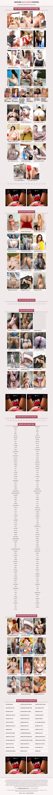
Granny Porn (9, 729)
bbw (15, 433)
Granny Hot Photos (10, 715)
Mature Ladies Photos (40, 704)
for (37, 472)
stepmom (15, 584)
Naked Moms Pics (10, 743)
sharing (37, 574)
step (37, 582)
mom (37, 530)
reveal (15, 570)
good (15, 489)
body (15, 439)
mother (37, 534)
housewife (15, 505)
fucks (15, 478)
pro (37, 561)
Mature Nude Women (10, 751)
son (16, 582)
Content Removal (30, 793)
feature (37, 468)
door (37, 460)
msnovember (15, 538)
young (37, 607)
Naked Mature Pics (24, 743)
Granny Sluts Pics (24, 729)
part (15, 553)
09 (29, 183)
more (15, 534)
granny (15, 495)
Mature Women (9, 704)
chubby (15, 445)
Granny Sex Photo (24, 747)
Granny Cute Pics (39, 729)
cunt (15, 454)
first (37, 470)
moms (37, 532)
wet (37, 596)
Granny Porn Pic (39, 718)
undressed (37, 592)
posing (37, 559)
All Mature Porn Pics (40, 722)
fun (37, 478)
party (37, 553)
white (15, 599)
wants (15, 596)
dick (37, 456)
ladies (37, 512)
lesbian (37, 516)
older (37, 547)
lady (15, 514)
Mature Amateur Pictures (26, 740)
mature (16, 528)
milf (37, 528)
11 (34, 183)
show (15, 576)
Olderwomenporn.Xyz (25, 733)
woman (15, 603)
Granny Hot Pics (39, 726)
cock (37, 445)
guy (37, 495)
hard (37, 497)
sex (37, 572)
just (15, 512)
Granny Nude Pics (24, 726)
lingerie (15, 520)
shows (37, 576)
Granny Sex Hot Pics (10, 726)
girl (37, 485)
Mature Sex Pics (9, 711)
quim (15, 565)
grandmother (37, 491)
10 (31, 183)
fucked (15, 476)
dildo (15, 458)
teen (15, 586)
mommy (15, 532)
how (37, 505)
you (16, 607)
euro (15, 466)
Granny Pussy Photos (40, 740)
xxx (15, 605)
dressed (37, 462)
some (37, 580)
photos (16, 555)
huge (15, 507)
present (15, 561)
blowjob (37, 437)
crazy (15, 449)
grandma (37, 489)
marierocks (37, 526)
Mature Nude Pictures (25, 711)
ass (15, 431)
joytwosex (37, 509)
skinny (15, 578)
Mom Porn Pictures (10, 733)
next (37, 543)
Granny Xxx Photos (25, 718)
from (15, 474)
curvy (37, 454)
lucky (37, 524)
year (37, 605)
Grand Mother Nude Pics (26, 736)
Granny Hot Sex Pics (40, 743)
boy (15, 441)
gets (15, 483)
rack (37, 565)
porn (15, 559)
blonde (16, 437)
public (15, 563)
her (15, 501)
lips (37, 520)
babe (37, 431)
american (37, 427)
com (15, 447)
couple (37, 447)
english (37, 464)
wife (15, 601)
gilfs (15, 485)
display (15, 460)
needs (37, 541)
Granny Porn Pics (24, 722)
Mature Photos (26, 2)
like (16, 518)
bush (15, 443)
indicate (37, 507)
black (37, 435)
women (37, 603)
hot (37, 503)
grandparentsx (16, 493)
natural (15, 541)
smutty (15, 580)
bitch (15, 435)
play (37, 557)
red (37, 567)
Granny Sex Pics (39, 711)
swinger (37, 584)
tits (16, 590)
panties (16, 551)
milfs (15, 530)
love (37, 522)
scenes (15, 572)
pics (37, 555)
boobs (37, 439)
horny (15, 503)
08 (26, 183)
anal (15, 429)
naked (37, 538)
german (37, 480)
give (37, 487)
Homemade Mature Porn (26, 708)
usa (15, 594)
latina (37, 514)
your (15, 609)
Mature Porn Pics (39, 715)
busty (37, 443)
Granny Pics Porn (10, 747)
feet (15, 470)
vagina (37, 594)
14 (42, 183)
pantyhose (37, 551)
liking (37, 518)
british (37, 441)
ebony (15, 464)
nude (37, 545)
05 (18, 183)
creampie (37, 449)
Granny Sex (38, 751)
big (37, 433)
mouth (37, 536)
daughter (15, 456)
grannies (37, 493)
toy (37, 590)
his (37, 501)
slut (37, 578)
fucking (37, 476)
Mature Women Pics (10, 740)
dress (15, 462)
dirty (37, 458)
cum (37, 451)
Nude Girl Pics (23, 751)
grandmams (15, 491)
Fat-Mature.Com (39, 747)
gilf (37, 483)
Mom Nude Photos (39, 708)
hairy (15, 497)
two (15, 592)
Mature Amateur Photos (26, 704)
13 (39, 183)
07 (23, 183)
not (16, 545)
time (37, 588)
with (37, 601)
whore (37, 599)
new (15, 543)
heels (15, 499)
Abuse (20, 793)
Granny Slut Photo (10, 736)
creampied (15, 451)
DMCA (24, 793)
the (37, 586)
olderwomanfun (15, 549)
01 (8, 183)
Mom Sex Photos (10, 722)
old (16, 547)
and (37, 429)
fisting (15, 472)
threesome (15, 588)
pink (15, 557)
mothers (15, 536)
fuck (37, 474)
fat (15, 468)
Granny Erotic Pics (24, 715)
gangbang (15, 480)
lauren (15, 516)
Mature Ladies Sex (10, 708)
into (15, 509)
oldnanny (37, 549)
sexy (15, 574)
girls (15, 487)
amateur (15, 427)
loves (15, 524)
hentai (37, 499)
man (15, 526)
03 (13, 183)
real (15, 567)
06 (21, 183)
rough (37, 570)
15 (44, 183)
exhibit (37, 466)
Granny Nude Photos (40, 736)
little (15, 522)
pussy (37, 563)
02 (10, 183)
